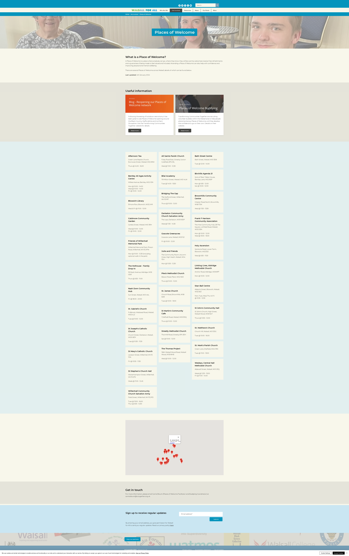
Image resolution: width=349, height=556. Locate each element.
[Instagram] (185, 5)
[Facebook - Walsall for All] (179, 5)
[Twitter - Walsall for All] (182, 5)
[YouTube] (191, 5)
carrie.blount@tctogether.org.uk (137, 496)
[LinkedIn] (188, 5)
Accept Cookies (338, 553)
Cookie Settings (325, 553)
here (172, 525)
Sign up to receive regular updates (146, 513)
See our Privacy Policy (142, 553)
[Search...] (217, 5)
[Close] (347, 553)
